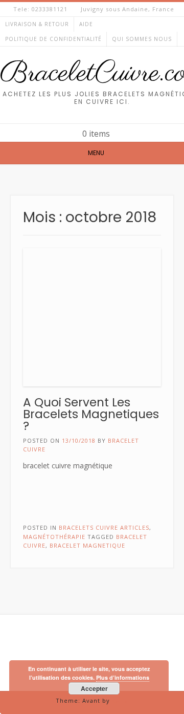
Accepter (94, 688)
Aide (86, 24)
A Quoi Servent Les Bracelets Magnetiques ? (91, 414)
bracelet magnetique (87, 545)
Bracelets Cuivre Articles (104, 527)
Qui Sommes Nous (142, 38)
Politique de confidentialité (53, 38)
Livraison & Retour (37, 24)
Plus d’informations (122, 677)
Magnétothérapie (54, 536)
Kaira (120, 700)
